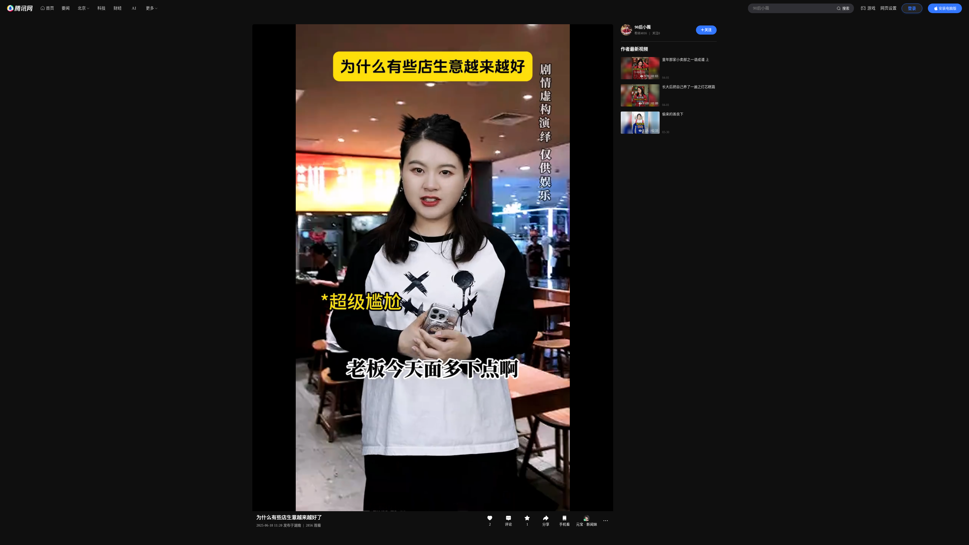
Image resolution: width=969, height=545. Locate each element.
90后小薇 (643, 27)
